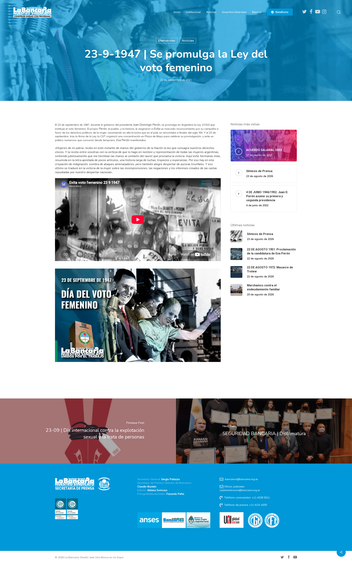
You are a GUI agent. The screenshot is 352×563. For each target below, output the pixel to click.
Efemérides (166, 40)
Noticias (188, 40)
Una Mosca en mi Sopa (109, 557)
